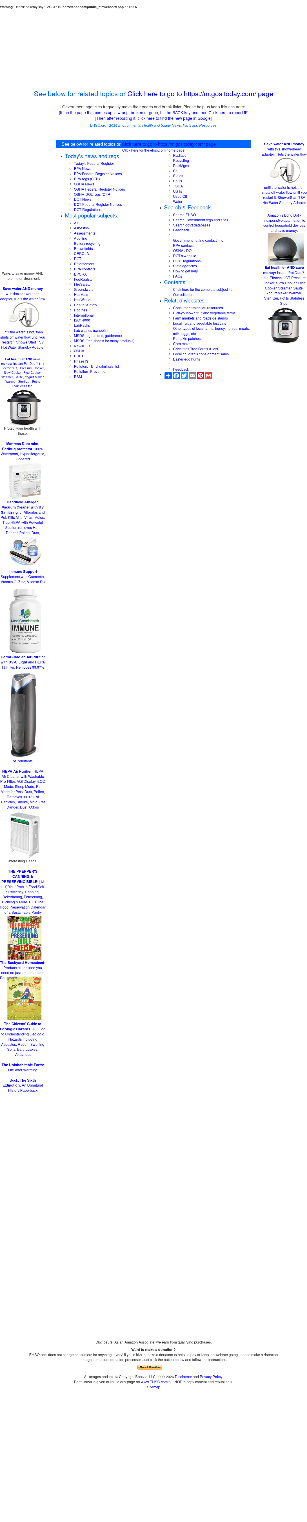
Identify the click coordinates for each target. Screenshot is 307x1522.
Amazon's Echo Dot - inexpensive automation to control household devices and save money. (284, 222)
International (84, 315)
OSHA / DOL (183, 250)
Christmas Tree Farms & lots (195, 348)
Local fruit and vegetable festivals (199, 323)
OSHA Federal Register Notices (99, 189)
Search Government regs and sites (200, 219)
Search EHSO (184, 214)
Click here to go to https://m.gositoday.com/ (192, 93)
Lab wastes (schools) (91, 330)
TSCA (178, 186)
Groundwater (84, 289)
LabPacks (82, 325)
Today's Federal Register (94, 163)
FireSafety (82, 284)
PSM (78, 376)
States (178, 175)
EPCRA (80, 274)
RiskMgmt (181, 165)
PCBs (78, 356)
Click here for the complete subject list (203, 289)
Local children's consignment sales (201, 354)
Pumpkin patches (187, 338)
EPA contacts (84, 269)
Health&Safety (85, 304)
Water (177, 201)
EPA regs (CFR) (87, 178)
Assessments (84, 233)
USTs (177, 191)
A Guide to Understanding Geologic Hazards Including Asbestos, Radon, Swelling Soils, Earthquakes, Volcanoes (22, 1039)
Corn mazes (182, 343)
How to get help (185, 271)
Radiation (181, 155)
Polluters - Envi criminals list (96, 366)
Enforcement (84, 263)
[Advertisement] (153, 49)
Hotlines (80, 310)
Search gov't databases (191, 225)
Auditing (80, 238)
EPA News (82, 168)
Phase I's (81, 361)
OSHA (79, 350)
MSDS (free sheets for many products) (104, 340)
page (265, 93)
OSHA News (84, 184)
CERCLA (81, 253)
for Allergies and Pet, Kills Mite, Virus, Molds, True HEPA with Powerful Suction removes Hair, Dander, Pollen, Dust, (23, 517)
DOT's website (184, 255)
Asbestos (81, 227)
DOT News (82, 199)
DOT (77, 258)
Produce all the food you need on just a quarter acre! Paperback (22, 970)
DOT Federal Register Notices (98, 204)
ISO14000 (82, 320)
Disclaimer (183, 1376)
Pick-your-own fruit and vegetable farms (204, 312)
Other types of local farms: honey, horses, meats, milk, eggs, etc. (211, 331)
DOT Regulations (88, 209)
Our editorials (183, 294)
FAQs (177, 276)
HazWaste (82, 299)
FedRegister (84, 279)
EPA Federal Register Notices (98, 173)
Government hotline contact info (198, 240)
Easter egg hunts (186, 359)
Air (76, 222)
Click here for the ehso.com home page (153, 150)
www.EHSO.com (154, 1381)
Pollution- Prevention (90, 371)
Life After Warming (23, 1067)
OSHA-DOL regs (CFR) (92, 194)
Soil (176, 170)
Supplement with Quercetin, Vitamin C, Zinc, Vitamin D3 (23, 576)
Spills (177, 180)
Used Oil (180, 196)
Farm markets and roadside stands (200, 318)
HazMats (81, 294)
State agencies (185, 265)
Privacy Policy (211, 1376)
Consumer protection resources (198, 307)
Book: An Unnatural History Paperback (22, 1085)
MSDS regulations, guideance (98, 335)
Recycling (181, 160)
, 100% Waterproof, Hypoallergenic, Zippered (23, 451)
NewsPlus (82, 345)
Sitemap (153, 1386)
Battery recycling (87, 243)
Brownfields (83, 248)
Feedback (181, 230)
